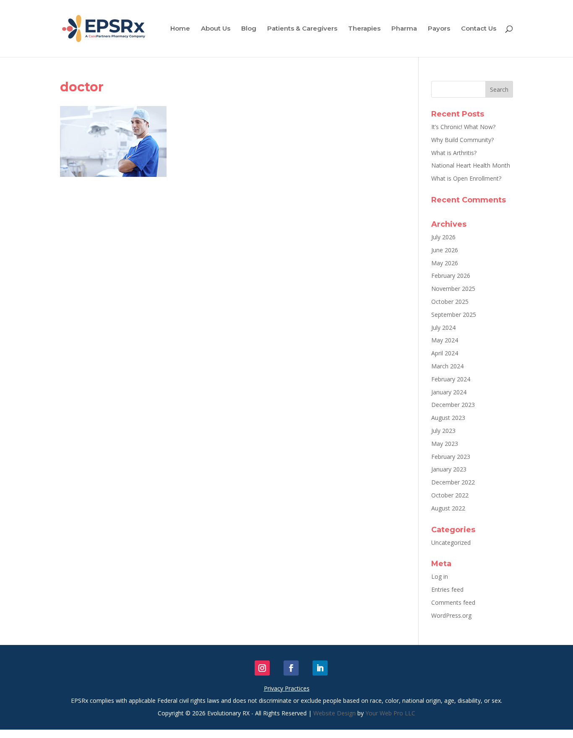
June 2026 (444, 250)
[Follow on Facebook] (291, 668)
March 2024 (447, 366)
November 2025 (453, 289)
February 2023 (450, 457)
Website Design (334, 713)
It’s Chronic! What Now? (463, 127)
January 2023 (448, 469)
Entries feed (447, 589)
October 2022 (450, 495)
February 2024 (450, 379)
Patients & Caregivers (302, 29)
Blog (248, 29)
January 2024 (448, 392)
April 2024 (444, 353)
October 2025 (450, 302)
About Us (215, 29)
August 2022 (448, 508)
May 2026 (444, 263)
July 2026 (443, 237)
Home (180, 29)
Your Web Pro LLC (390, 713)
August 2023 (448, 418)
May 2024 (444, 340)
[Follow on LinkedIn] (320, 668)
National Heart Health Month (470, 165)
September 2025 (453, 315)
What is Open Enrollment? (466, 178)
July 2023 (443, 431)
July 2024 (443, 327)
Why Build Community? (462, 140)
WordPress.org (451, 615)
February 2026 (450, 276)
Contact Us (478, 29)
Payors (439, 29)
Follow (278, 667)
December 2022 (453, 482)
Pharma (404, 29)
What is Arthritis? (454, 153)
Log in (439, 576)
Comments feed (453, 602)
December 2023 (453, 405)
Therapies (364, 29)
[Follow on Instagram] (262, 668)
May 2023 (444, 444)
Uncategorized (451, 542)
